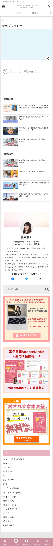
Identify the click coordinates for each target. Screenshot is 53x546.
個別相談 (7, 521)
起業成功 (7, 471)
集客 (5, 483)
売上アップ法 (9, 504)
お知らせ (7, 512)
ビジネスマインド (11, 508)
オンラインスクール (12, 492)
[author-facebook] (12, 278)
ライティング (9, 496)
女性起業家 (8, 500)
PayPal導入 (9, 525)
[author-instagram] (40, 278)
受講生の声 (35, 13)
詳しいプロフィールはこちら (27, 274)
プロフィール (21, 13)
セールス (7, 467)
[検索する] (47, 289)
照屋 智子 (26, 237)
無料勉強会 (8, 517)
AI (4, 475)
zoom (5, 463)
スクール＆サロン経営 (13, 459)
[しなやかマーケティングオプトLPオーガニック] (26, 341)
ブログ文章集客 (12, 488)
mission (7, 13)
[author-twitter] (26, 278)
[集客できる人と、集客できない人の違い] (10, 174)
